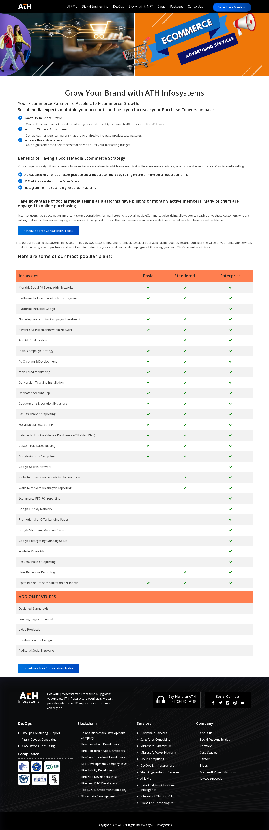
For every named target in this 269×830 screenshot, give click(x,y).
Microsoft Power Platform (158, 753)
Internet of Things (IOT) (156, 796)
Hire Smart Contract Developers (103, 757)
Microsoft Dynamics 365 (156, 746)
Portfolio (206, 746)
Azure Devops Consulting (39, 740)
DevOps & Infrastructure (157, 766)
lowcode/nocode (211, 779)
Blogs (204, 766)
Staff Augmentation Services (159, 772)
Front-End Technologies (156, 803)
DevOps (118, 6)
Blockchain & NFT (141, 6)
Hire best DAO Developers (99, 783)
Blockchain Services (153, 733)
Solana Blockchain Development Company (103, 735)
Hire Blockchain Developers (100, 744)
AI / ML (72, 6)
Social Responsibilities (215, 740)
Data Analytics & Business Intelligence (158, 787)
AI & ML (145, 779)
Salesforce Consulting (155, 740)
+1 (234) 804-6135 (183, 701)
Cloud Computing (152, 759)
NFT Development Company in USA (105, 764)
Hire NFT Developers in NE (99, 777)
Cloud (161, 6)
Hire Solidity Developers (97, 770)
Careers (205, 759)
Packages (176, 6)
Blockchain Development (98, 796)
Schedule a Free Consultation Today (48, 231)
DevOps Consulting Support (41, 733)
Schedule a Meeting (231, 7)
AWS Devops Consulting (38, 746)
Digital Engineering (95, 6)
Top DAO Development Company (103, 790)
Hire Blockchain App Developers (103, 751)
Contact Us (195, 6)
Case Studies (208, 753)
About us (206, 733)
